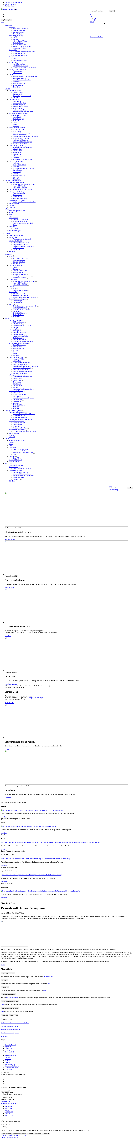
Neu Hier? (4, 980)
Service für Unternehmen (16, 421)
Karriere (7, 463)
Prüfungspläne (17, 149)
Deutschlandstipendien (20, 198)
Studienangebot (48, 977)
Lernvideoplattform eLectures (10, 1008)
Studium (7, 318)
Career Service (17, 170)
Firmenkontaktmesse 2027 (21, 242)
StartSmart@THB (18, 129)
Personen (7, 1062)
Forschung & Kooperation (13, 410)
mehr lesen (8, 636)
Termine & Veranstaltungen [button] (17, 69)
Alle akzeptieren (6, 1133)
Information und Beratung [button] (17, 127)
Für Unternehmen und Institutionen (23, 246)
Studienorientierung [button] (15, 90)
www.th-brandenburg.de (8, 1103)
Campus (15, 39)
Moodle (7, 1060)
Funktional (6, 1125)
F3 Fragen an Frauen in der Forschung (24, 202)
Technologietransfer (19, 193)
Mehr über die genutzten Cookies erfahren (14, 1135)
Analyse (5, 1127)
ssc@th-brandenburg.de (36, 698)
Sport (10, 216)
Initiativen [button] (12, 226)
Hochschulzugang (18, 119)
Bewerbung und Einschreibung (18, 343)
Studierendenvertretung (20, 60)
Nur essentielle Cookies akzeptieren (23, 1133)
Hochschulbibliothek (19, 83)
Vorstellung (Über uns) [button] (16, 36)
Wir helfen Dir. (9, 703)
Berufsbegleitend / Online (20, 106)
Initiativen (12, 456)
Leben (7, 438)
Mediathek (8, 1059)
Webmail (7, 1057)
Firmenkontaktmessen (15, 470)
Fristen (15, 124)
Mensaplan (4, 1036)
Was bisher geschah (19, 64)
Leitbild (15, 37)
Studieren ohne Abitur (19, 110)
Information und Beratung (17, 357)
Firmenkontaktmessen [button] (15, 241)
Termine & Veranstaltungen (17, 299)
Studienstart (16, 163)
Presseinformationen (19, 30)
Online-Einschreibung (19, 115)
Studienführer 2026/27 (8, 973)
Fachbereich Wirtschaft (20, 55)
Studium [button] (7, 89)
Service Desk (17, 131)
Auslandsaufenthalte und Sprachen (23, 168)
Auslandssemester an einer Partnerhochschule (15, 1023)
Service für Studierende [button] (16, 161)
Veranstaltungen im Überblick (22, 96)
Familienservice (13, 447)
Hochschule (8, 255)
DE (95, 18)
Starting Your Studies (19, 165)
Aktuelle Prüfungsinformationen (22, 147)
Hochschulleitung (18, 43)
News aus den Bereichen (20, 28)
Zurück (3, 965)
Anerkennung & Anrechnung (22, 138)
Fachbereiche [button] (13, 50)
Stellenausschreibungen (16, 235)
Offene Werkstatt (14, 203)
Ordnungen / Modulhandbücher (22, 159)
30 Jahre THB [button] (13, 62)
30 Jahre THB (13, 292)
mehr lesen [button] (4, 817)
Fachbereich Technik (19, 53)
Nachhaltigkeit (17, 34)
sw (91, 15)
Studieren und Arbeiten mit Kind (23, 223)
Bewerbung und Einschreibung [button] (18, 113)
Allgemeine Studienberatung (21, 133)
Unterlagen (16, 120)
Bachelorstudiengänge (19, 103)
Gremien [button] (11, 57)
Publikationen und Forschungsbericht (20, 189)
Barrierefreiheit (9, 1052)
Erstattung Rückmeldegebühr (10, 1033)
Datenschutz (8, 1048)
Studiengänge (17, 101)
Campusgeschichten (19, 32)
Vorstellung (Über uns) (16, 265)
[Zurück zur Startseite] (9, 9)
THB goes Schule (18, 92)
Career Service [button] (13, 237)
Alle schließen (14, 1015)
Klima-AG (16, 228)
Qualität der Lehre (18, 85)
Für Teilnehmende (18, 248)
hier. (49, 984)
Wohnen (11, 212)
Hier (2, 1004)
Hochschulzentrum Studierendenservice (25, 76)
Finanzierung (17, 172)
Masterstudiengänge (19, 104)
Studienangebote (14, 329)
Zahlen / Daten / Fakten (20, 41)
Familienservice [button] (13, 218)
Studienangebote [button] (14, 99)
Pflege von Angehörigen (20, 219)
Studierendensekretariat (20, 135)
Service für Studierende (16, 391)
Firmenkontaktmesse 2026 (21, 244)
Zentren (11, 304)
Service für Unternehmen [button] (16, 191)
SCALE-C (12, 207)
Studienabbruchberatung (20, 140)
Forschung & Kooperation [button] (13, 180)
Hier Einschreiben (10, 539)
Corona (15, 225)
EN (95, 20)
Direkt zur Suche (10, 6)
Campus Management (11, 1067)
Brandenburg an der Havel (17, 211)
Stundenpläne (17, 154)
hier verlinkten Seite (12, 997)
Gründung (16, 173)
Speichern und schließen (42, 1133)
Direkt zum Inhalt (10, 4)
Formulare (16, 126)
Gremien (11, 286)
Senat (14, 59)
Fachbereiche (13, 279)
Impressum (8, 1046)
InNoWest (12, 205)
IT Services (16, 87)
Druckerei (16, 177)
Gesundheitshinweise (15, 230)
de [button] (91, 16)
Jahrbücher (5, 987)
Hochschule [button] (8, 25)
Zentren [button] (11, 74)
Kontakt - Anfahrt (10, 1045)
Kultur (11, 214)
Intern (92, 22)
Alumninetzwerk (14, 232)
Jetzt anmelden (9, 588)
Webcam (7, 1050)
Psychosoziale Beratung (20, 143)
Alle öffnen (5, 1015)
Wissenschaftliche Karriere (17, 430)
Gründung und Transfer (20, 78)
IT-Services (16, 179)
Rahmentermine (17, 73)
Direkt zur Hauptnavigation (13, 2)
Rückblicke (16, 249)
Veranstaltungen (17, 71)
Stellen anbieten (17, 196)
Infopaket (15, 97)
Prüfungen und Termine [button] (16, 145)
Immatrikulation (17, 117)
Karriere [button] (7, 234)
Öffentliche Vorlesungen (8, 994)
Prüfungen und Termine (16, 375)
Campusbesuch (17, 94)
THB (2, 22)
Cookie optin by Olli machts (9, 1137)
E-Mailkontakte (5, 1101)
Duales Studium (17, 108)
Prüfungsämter (17, 150)
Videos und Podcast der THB (10, 1001)
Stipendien (16, 166)
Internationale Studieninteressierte (23, 112)
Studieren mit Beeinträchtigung (22, 142)
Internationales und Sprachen (22, 80)
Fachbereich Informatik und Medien (24, 51)
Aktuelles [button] (12, 27)
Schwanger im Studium (20, 221)
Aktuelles (12, 256)
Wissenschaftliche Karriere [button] (17, 200)
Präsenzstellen (17, 81)
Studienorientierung (15, 320)
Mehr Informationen (11, 684)
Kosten (15, 122)
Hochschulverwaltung (19, 44)
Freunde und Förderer (19, 48)
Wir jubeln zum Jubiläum (20, 66)
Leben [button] (7, 209)
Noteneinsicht (17, 152)
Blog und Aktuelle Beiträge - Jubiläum (24, 67)
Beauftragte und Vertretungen (22, 46)
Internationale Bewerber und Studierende (25, 136)
